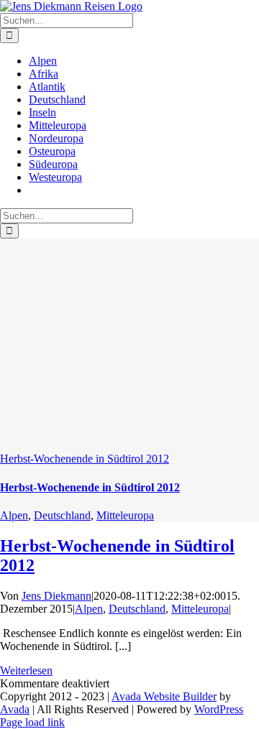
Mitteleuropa (125, 515)
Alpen (14, 515)
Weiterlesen (26, 670)
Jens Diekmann (56, 596)
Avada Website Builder (164, 696)
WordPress (218, 709)
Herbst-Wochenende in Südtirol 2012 (84, 458)
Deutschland (62, 515)
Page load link (32, 722)
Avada (14, 709)
